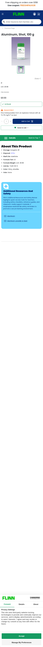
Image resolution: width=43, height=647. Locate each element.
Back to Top (34, 138)
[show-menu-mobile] (2, 14)
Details (12, 138)
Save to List (22, 128)
